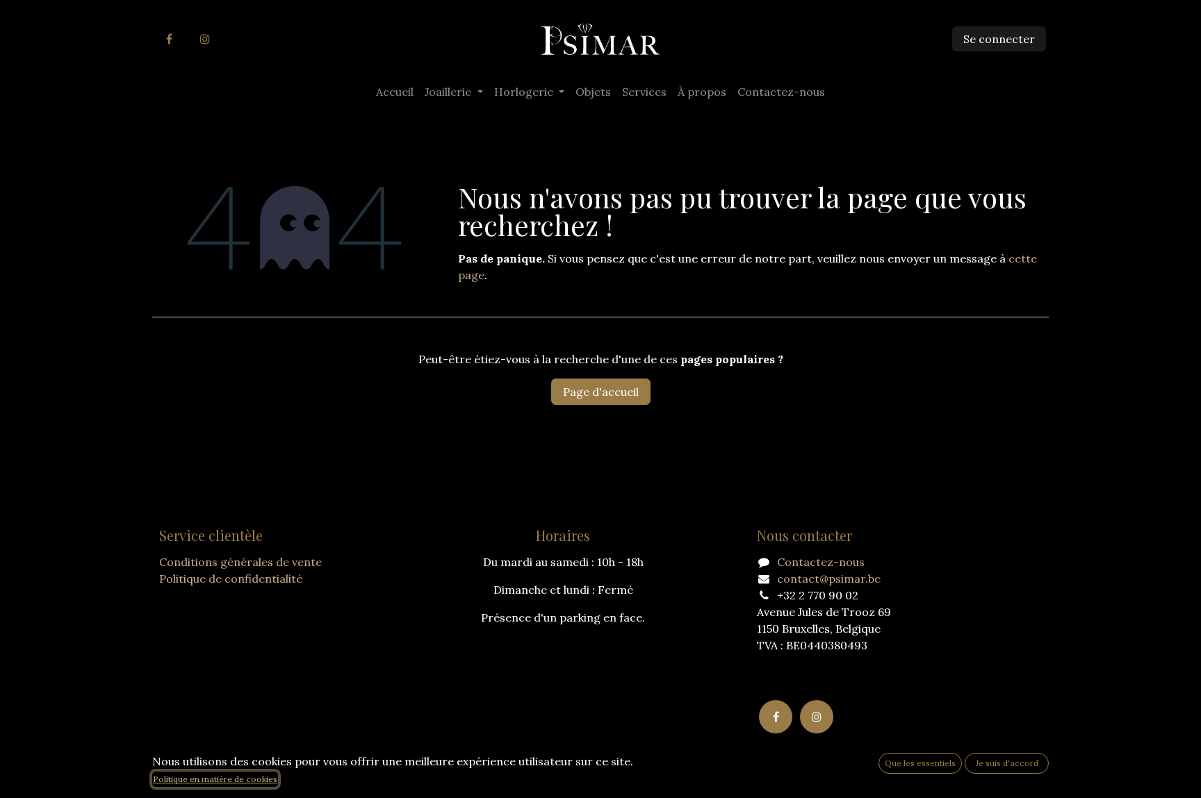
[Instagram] (205, 39)
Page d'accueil (601, 392)
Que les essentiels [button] (920, 763)
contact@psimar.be (829, 578)
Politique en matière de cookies (215, 779)
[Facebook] (169, 39)
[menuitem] (394, 92)
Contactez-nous (821, 562)
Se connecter (999, 39)
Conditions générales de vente (240, 562)
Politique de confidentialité (230, 578)
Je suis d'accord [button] (1007, 763)
